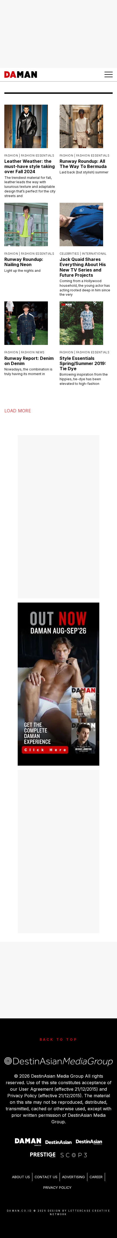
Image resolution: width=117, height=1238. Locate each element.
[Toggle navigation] (108, 74)
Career (96, 1171)
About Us (21, 1171)
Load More (17, 405)
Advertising (73, 1171)
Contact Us (46, 1171)
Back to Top (59, 1034)
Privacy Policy (57, 1182)
